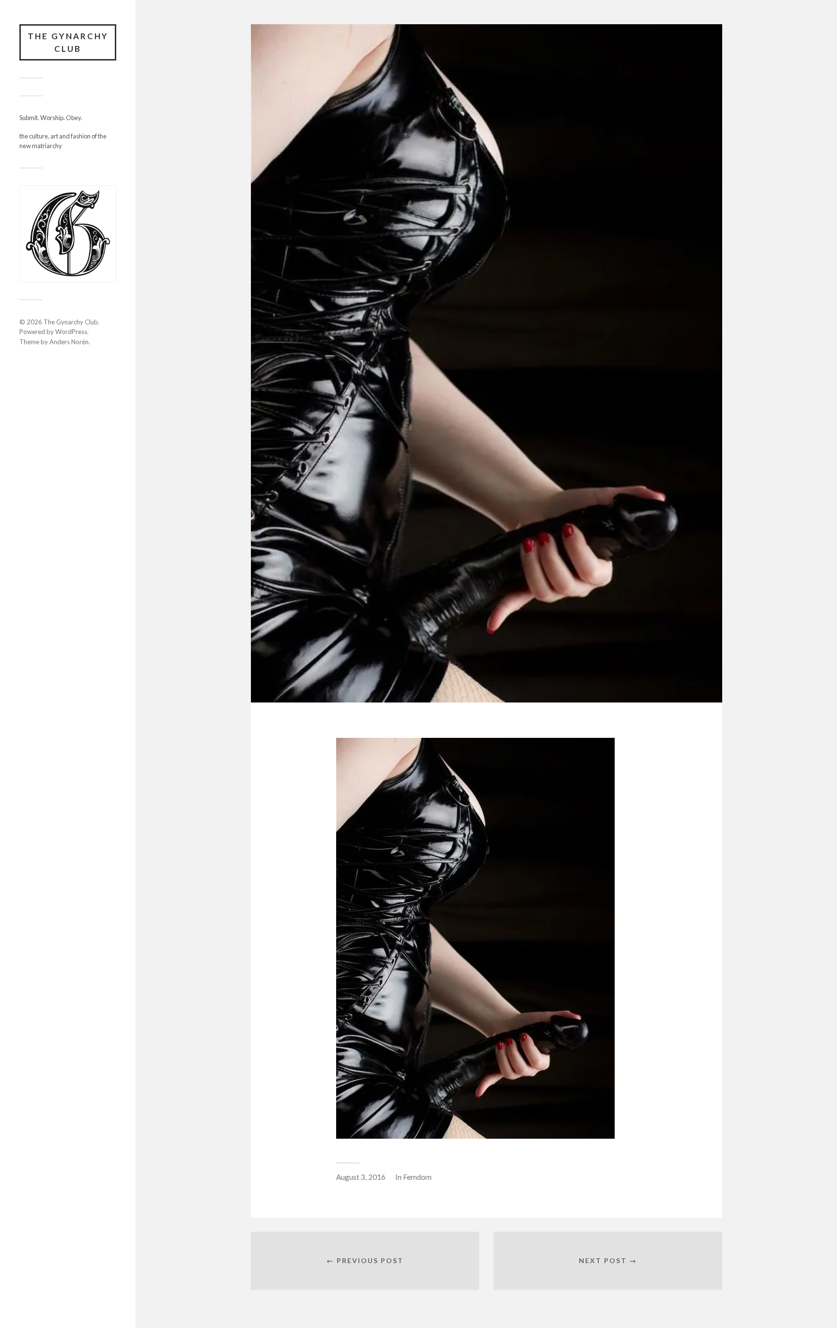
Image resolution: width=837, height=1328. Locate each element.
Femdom (417, 1177)
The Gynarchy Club (68, 42)
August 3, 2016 (361, 1177)
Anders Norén (69, 342)
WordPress (71, 332)
